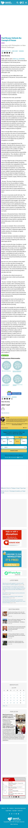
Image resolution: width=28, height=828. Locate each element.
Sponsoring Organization (20, 808)
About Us (4, 808)
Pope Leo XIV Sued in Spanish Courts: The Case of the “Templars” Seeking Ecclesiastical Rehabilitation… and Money (16, 621)
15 (17, 697)
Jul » (6, 705)
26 (7, 702)
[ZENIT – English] (8, 2)
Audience (11, 808)
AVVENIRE (21, 59)
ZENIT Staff (15, 51)
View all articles (5, 413)
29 (17, 702)
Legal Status (8, 810)
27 (10, 702)
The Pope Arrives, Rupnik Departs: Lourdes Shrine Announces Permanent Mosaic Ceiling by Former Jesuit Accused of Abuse (14, 601)
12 (7, 697)
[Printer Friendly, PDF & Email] (5, 355)
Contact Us (20, 810)
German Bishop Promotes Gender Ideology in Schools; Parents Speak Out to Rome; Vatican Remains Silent (16, 628)
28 (14, 702)
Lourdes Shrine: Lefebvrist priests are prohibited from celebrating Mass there (16, 642)
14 (14, 697)
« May (4, 705)
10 (23, 695)
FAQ (8, 808)
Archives (21, 51)
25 (4, 702)
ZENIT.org (15, 59)
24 (23, 700)
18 (4, 700)
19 (7, 700)
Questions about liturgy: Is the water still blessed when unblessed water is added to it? (16, 613)
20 (10, 700)
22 (17, 700)
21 (14, 700)
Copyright (14, 810)
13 (10, 697)
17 (23, 697)
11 (4, 697)
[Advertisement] (14, 20)
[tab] (8, 779)
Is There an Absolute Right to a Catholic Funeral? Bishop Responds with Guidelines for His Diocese (16, 635)
